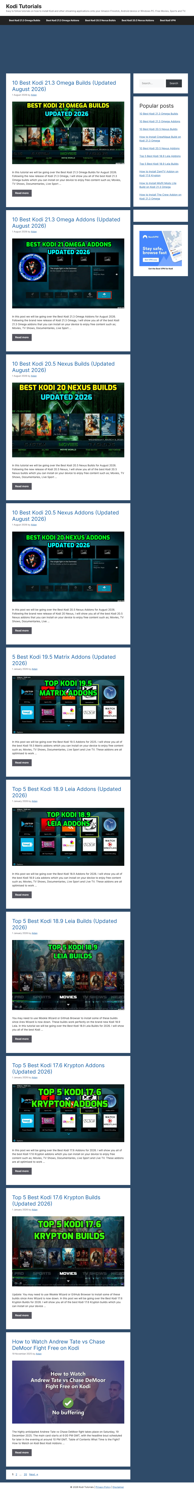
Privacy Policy (103, 1487)
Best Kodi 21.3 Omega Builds (24, 20)
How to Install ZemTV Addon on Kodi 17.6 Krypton (158, 173)
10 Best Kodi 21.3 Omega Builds (158, 113)
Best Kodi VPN (168, 20)
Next (33, 1474)
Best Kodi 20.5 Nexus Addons (138, 20)
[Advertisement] (97, 47)
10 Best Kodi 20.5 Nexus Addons (159, 148)
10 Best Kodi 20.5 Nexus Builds (158, 129)
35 (26, 1474)
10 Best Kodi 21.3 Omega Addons (159, 121)
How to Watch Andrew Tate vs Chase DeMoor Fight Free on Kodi (58, 1344)
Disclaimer (118, 1487)
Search (174, 83)
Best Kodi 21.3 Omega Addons (62, 20)
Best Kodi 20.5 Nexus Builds (100, 20)
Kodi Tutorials (24, 6)
